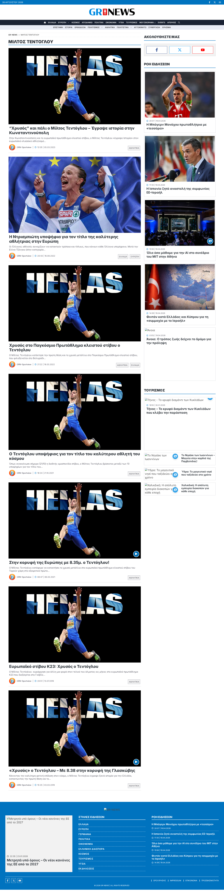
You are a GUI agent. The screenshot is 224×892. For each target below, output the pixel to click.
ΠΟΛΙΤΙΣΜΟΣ (94, 27)
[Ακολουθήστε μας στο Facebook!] (209, 2)
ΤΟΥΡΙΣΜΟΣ (131, 22)
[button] (179, 22)
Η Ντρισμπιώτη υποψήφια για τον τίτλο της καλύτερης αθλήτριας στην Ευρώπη (63, 239)
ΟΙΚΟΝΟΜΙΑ (111, 22)
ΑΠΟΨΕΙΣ (171, 22)
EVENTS (161, 22)
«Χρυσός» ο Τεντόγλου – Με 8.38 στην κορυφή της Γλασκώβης (72, 770)
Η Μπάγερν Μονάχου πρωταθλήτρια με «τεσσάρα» (182, 824)
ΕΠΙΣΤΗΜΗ (58, 27)
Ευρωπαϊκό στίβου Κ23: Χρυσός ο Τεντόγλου (53, 666)
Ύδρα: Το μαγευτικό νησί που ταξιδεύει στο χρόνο (196, 473)
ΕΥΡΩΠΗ (62, 22)
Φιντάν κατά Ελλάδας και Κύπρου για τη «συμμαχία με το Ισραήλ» (177, 319)
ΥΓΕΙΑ (121, 22)
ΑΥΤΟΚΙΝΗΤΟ (140, 27)
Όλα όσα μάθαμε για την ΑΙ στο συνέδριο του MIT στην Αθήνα (185, 845)
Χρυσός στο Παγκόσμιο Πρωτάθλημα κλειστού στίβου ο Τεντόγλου (64, 347)
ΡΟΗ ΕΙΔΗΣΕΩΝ (157, 64)
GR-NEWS (105, 885)
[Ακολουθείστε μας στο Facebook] (7, 880)
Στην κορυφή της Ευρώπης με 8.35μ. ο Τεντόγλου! (59, 562)
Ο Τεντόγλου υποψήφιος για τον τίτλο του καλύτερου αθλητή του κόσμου (74, 456)
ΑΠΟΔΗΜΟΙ (87, 22)
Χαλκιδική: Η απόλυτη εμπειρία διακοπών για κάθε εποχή (195, 488)
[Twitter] (179, 50)
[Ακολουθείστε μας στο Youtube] (20, 880)
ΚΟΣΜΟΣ (76, 22)
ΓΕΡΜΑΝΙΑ (84, 834)
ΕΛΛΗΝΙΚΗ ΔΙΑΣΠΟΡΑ (91, 849)
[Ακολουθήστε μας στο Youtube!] (220, 2)
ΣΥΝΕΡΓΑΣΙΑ (154, 27)
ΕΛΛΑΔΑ (52, 22)
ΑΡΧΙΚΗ (45, 22)
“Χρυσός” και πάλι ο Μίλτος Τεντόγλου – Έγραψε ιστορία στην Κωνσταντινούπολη (71, 130)
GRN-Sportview (24, 147)
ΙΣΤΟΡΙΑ (68, 27)
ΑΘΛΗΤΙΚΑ (110, 27)
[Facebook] (156, 50)
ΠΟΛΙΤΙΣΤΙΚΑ (123, 27)
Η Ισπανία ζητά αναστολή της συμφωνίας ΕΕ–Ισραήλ (183, 833)
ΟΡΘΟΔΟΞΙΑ (80, 27)
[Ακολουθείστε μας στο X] (13, 880)
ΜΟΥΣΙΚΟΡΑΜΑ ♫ (147, 22)
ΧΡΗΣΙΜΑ (166, 27)
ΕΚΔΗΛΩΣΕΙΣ (86, 868)
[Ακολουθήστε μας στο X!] (215, 2)
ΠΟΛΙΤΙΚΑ (98, 22)
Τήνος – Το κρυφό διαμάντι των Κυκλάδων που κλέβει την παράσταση (178, 410)
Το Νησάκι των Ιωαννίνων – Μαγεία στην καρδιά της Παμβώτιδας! (198, 458)
